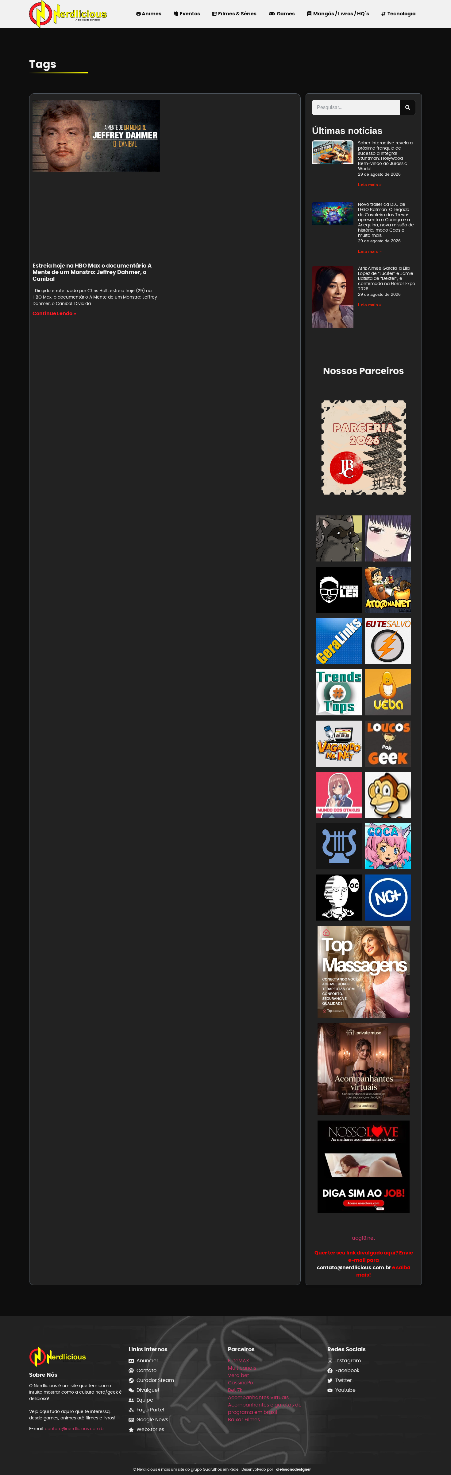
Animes (151, 13)
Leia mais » (370, 184)
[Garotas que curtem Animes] (388, 847)
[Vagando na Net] (339, 745)
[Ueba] (388, 693)
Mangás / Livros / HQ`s (340, 13)
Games (285, 13)
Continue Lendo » (54, 313)
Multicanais (242, 1367)
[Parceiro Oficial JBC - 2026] (364, 446)
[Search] (407, 107)
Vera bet (238, 1375)
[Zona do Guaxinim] (339, 539)
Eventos (189, 13)
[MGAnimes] (388, 539)
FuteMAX (238, 1360)
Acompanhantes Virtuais (258, 1397)
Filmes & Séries (236, 13)
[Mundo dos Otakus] (339, 796)
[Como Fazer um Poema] (339, 847)
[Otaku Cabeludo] (339, 898)
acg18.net (363, 1238)
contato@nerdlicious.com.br (75, 1429)
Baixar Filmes (244, 1419)
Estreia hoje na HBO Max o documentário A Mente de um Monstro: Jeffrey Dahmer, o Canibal (92, 272)
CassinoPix (241, 1382)
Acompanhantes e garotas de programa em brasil (265, 1408)
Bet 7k (235, 1390)
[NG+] (388, 898)
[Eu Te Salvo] (388, 642)
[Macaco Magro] (388, 796)
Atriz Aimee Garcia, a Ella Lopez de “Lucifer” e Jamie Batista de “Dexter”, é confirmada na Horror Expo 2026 (386, 278)
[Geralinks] (339, 642)
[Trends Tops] (339, 693)
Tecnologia (401, 13)
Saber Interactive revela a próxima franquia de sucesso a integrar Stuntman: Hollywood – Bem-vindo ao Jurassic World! (385, 156)
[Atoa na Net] (388, 591)
